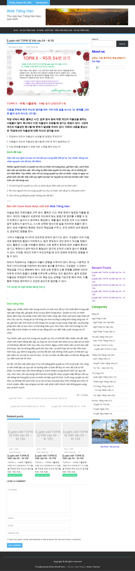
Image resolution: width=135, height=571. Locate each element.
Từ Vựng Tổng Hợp (102, 386)
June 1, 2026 (13, 449)
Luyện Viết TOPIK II (15, 398)
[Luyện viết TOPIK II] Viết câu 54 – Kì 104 (75, 435)
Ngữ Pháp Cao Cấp (101, 322)
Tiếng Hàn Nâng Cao (63, 30)
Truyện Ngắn (99, 409)
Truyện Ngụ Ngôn (101, 413)
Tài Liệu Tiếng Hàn (81, 30)
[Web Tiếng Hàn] (9, 30)
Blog (16, 30)
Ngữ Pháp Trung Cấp (102, 331)
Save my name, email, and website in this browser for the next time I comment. (45, 539)
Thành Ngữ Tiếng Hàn (103, 381)
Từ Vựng (40, 30)
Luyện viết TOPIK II (33, 398)
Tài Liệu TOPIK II (101, 345)
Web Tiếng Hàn (20, 11)
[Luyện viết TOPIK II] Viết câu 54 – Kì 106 (20, 435)
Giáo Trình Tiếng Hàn (102, 340)
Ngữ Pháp (49, 30)
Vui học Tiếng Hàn (27, 30)
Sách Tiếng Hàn (100, 358)
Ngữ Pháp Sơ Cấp (101, 327)
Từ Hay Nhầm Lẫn (102, 390)
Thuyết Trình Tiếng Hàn (103, 363)
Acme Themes (93, 566)
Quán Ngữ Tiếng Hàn (102, 377)
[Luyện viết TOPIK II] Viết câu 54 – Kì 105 (48, 435)
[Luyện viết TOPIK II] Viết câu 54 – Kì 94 (27, 406)
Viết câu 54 (45, 398)
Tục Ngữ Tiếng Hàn (102, 395)
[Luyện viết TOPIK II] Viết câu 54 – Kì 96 (69, 406)
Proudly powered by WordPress (50, 566)
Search (95, 39)
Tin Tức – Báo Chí (101, 368)
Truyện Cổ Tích (100, 404)
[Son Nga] (110, 443)
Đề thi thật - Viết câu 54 (58, 398)
